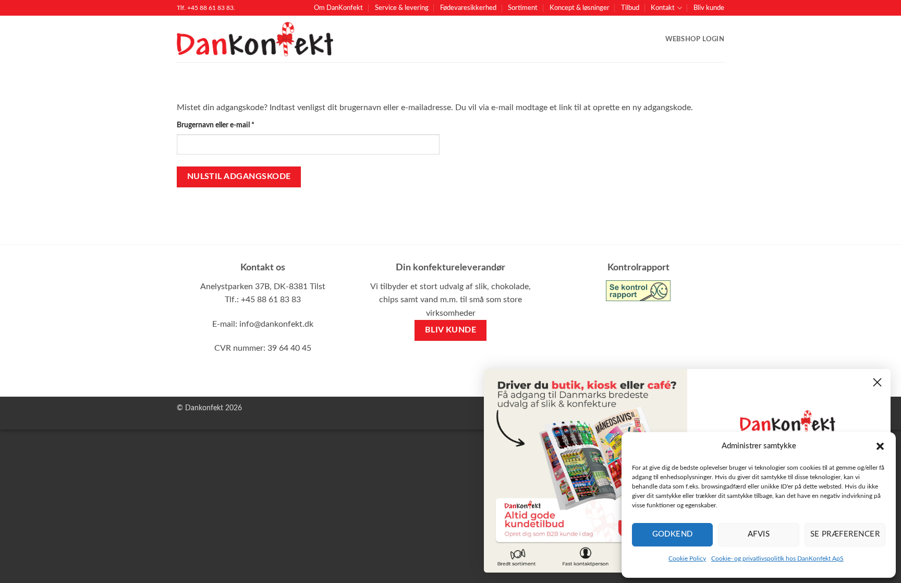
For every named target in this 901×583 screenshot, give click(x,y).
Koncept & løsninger (580, 8)
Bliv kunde (708, 8)
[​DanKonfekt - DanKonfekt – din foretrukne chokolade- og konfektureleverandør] (255, 39)
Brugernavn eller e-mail (230, 125)
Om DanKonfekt (338, 8)
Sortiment (523, 8)
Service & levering (402, 8)
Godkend (672, 534)
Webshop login (694, 39)
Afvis (759, 534)
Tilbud (630, 8)
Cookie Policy (687, 558)
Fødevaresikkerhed (468, 8)
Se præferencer (845, 534)
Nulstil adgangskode (239, 177)
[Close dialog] (877, 382)
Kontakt (663, 8)
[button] (880, 446)
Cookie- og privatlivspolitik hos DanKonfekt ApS (777, 558)
